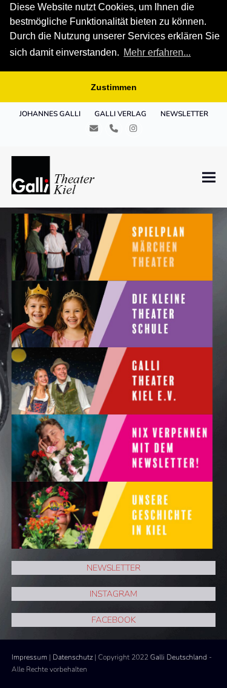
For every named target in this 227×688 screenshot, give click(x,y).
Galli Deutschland (178, 657)
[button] (208, 177)
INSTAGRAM (113, 594)
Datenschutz (73, 657)
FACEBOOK (113, 620)
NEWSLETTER (113, 568)
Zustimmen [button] (114, 87)
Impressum (29, 657)
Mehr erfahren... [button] (157, 52)
